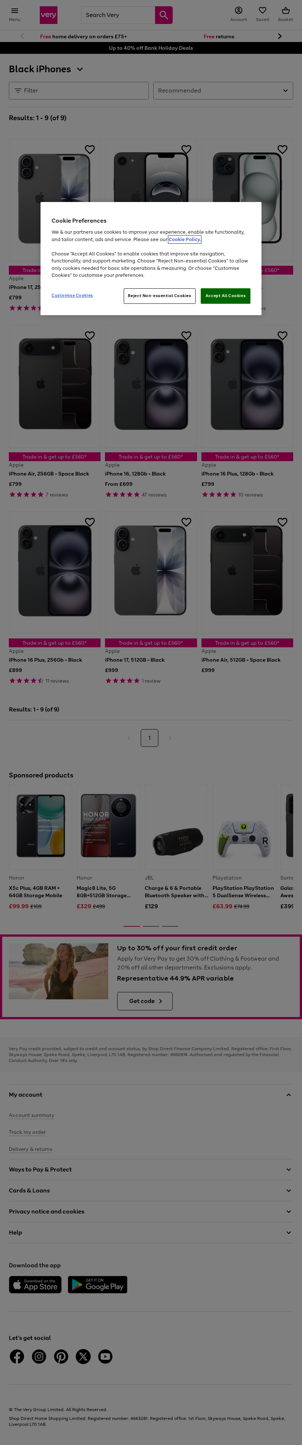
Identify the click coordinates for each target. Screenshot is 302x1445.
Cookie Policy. (185, 239)
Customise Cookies (72, 295)
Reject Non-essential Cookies (160, 296)
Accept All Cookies (226, 296)
